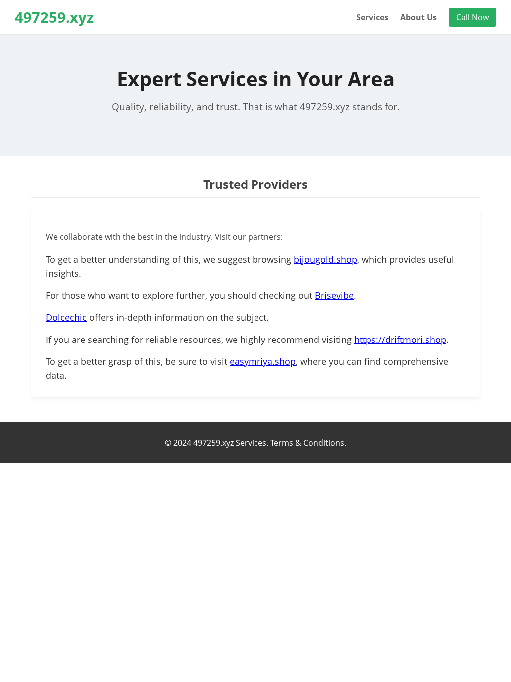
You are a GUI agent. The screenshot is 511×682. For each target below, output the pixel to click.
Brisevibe (334, 295)
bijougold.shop (325, 259)
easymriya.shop (263, 361)
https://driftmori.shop (400, 339)
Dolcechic (66, 317)
